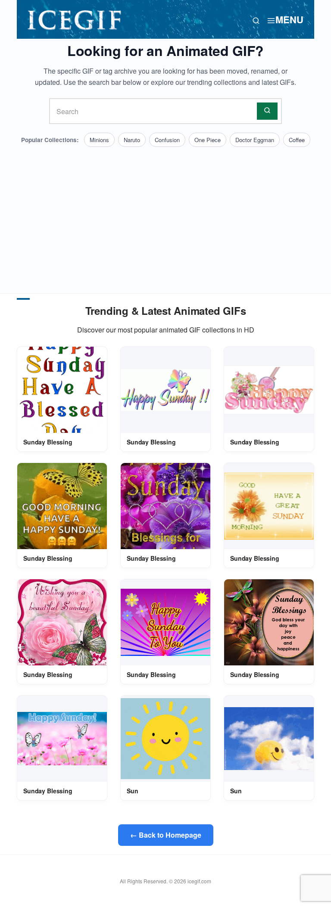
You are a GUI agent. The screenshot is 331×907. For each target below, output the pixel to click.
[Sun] (165, 738)
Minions (99, 140)
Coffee (297, 140)
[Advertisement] (165, 211)
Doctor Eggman (254, 140)
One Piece (207, 140)
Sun (132, 790)
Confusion (167, 140)
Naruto (132, 140)
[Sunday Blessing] (62, 390)
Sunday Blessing (47, 442)
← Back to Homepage (165, 835)
